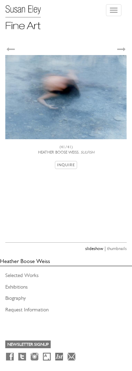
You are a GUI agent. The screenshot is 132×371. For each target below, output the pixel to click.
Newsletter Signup (28, 344)
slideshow (94, 248)
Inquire (66, 165)
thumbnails (117, 248)
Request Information (27, 309)
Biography (15, 298)
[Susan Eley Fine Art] (26, 14)
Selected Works (22, 275)
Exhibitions (16, 287)
